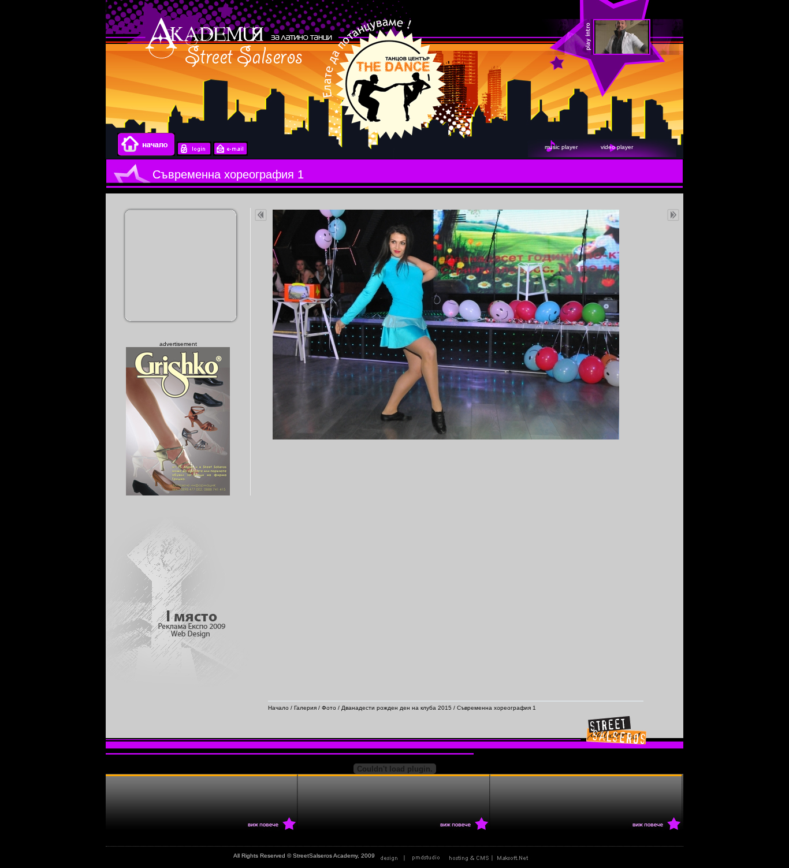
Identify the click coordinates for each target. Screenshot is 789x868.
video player (617, 147)
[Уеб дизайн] (411, 855)
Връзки (546, 855)
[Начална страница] (146, 154)
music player (561, 147)
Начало (278, 708)
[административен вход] (194, 154)
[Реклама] (491, 855)
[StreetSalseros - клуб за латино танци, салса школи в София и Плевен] (653, 37)
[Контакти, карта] (230, 154)
